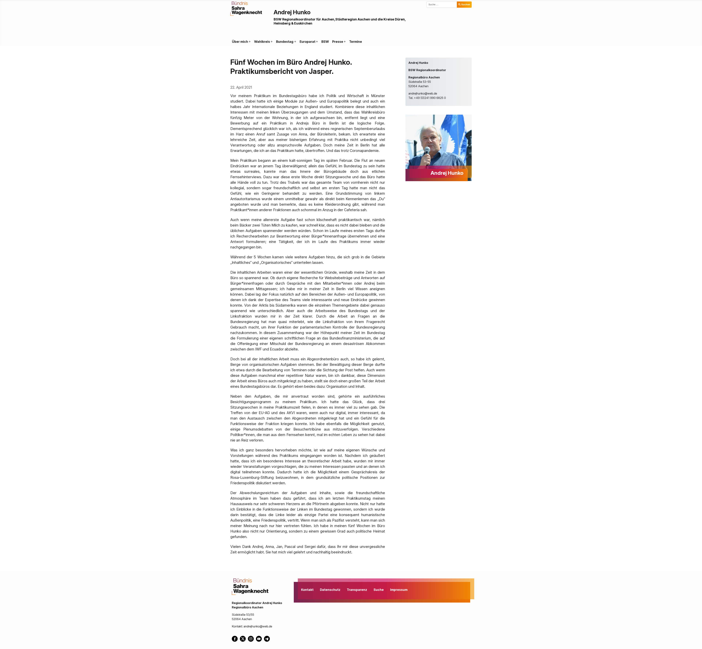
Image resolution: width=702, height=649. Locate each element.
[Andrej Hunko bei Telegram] (267, 638)
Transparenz (357, 590)
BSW (325, 42)
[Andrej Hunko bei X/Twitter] (244, 638)
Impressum (398, 590)
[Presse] (344, 41)
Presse (337, 42)
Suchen (465, 4)
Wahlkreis (262, 42)
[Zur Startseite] (246, 8)
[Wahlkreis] (271, 41)
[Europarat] (316, 41)
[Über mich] (249, 41)
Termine (355, 42)
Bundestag (284, 42)
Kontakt (307, 590)
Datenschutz (330, 590)
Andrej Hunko (292, 12)
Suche (378, 590)
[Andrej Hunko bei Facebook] (236, 638)
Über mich (240, 42)
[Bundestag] (294, 41)
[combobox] (442, 4)
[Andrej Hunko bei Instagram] (252, 638)
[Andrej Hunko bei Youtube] (260, 638)
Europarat (307, 42)
